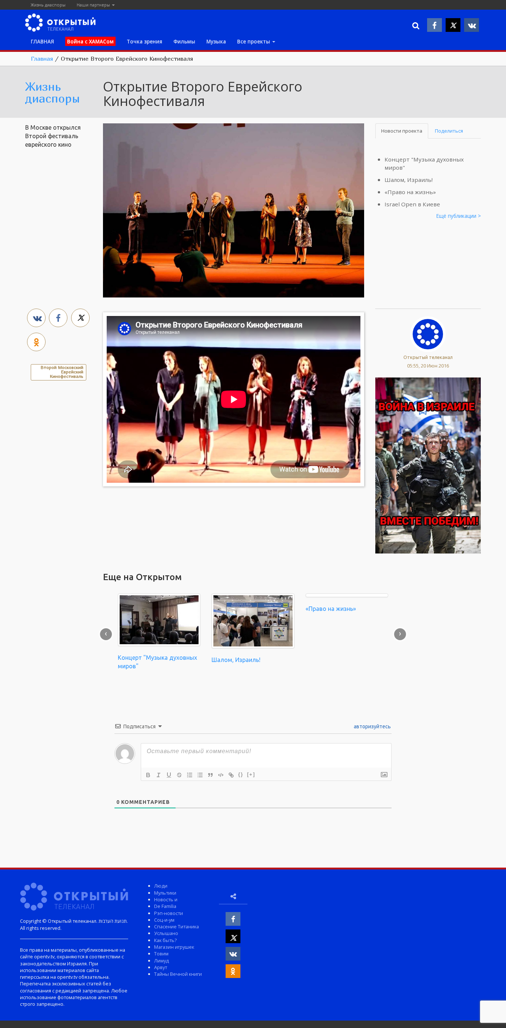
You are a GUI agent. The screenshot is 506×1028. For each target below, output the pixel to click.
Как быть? (165, 940)
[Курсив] (158, 775)
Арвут (160, 967)
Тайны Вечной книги (178, 974)
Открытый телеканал (428, 357)
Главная (42, 58)
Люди (160, 885)
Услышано (166, 933)
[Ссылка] (231, 775)
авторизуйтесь (372, 726)
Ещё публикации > (458, 215)
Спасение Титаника (176, 926)
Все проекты (254, 41)
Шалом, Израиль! (409, 179)
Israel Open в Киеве (412, 204)
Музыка (216, 41)
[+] (251, 774)
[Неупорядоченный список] (200, 775)
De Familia (165, 906)
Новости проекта (401, 130)
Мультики (165, 892)
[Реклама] (428, 465)
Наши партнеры (94, 4)
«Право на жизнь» (410, 192)
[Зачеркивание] (179, 775)
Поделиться (449, 130)
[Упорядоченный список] (189, 775)
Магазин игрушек (174, 947)
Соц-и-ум (164, 919)
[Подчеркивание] (169, 775)
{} (240, 774)
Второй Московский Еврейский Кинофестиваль (62, 372)
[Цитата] (210, 775)
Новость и (165, 899)
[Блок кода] (221, 775)
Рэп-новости (168, 913)
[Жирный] (148, 775)
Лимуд (161, 960)
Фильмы (184, 41)
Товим (161, 953)
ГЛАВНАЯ (42, 41)
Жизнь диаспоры (48, 4)
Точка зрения (144, 41)
